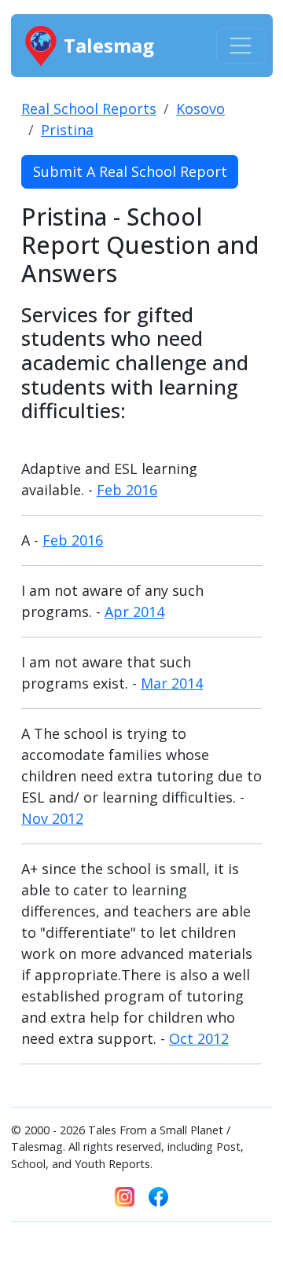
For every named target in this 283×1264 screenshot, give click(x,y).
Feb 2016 (127, 489)
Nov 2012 (52, 818)
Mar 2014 (172, 683)
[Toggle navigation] (241, 46)
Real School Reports (88, 108)
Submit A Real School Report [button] (130, 171)
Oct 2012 (199, 1038)
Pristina (67, 129)
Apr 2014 (134, 611)
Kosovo (200, 108)
